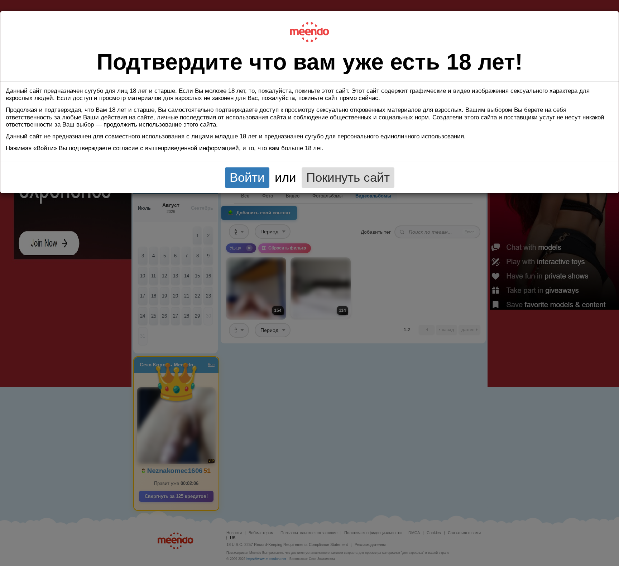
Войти (247, 177)
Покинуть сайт (348, 177)
